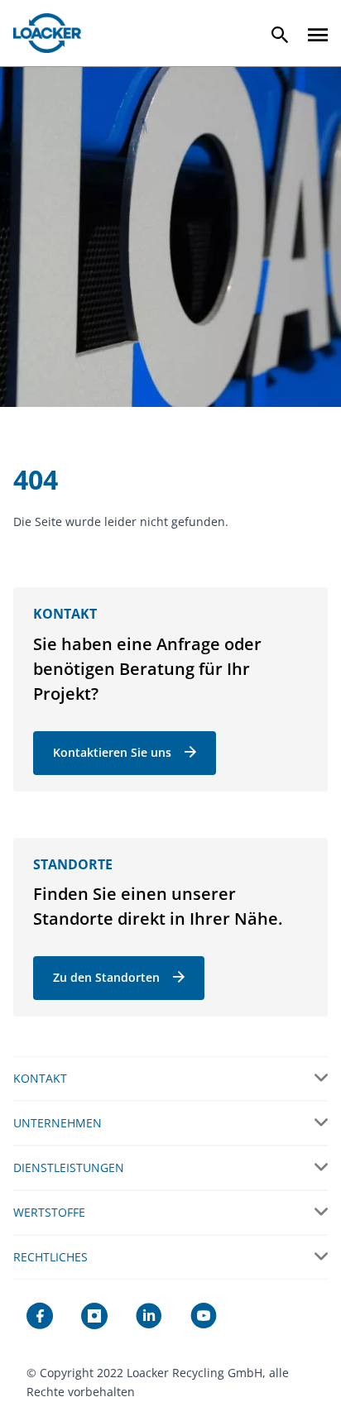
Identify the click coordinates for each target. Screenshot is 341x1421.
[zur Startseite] (47, 33)
